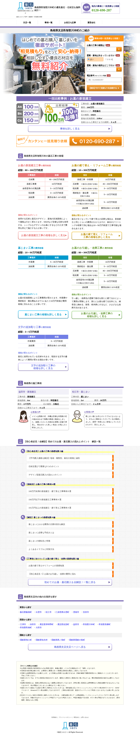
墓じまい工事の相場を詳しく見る (43, 314)
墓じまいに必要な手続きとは (41, 533)
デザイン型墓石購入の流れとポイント (45, 475)
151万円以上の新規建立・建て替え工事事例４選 (50, 508)
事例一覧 (48, 22)
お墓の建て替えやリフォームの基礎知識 (46, 566)
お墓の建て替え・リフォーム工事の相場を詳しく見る (97, 235)
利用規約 (54, 717)
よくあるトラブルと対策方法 (41, 549)
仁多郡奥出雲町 (62, 612)
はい (91, 59)
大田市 (39, 627)
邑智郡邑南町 (26, 627)
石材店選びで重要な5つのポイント (44, 466)
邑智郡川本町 (89, 624)
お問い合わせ (85, 717)
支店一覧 (27, 22)
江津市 (23, 624)
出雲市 (39, 612)
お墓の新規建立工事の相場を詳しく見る (43, 235)
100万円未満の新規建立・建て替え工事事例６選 (50, 491)
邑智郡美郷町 (105, 624)
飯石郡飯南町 (26, 612)
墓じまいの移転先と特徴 (39, 541)
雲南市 (76, 612)
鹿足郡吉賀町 (63, 624)
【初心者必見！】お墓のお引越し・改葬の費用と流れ (52, 574)
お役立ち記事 (70, 22)
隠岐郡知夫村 (42, 640)
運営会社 (91, 22)
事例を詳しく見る (70, 128)
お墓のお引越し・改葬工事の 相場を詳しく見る (97, 315)
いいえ (110, 59)
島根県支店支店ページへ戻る (70, 647)
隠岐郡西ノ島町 (58, 640)
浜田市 (33, 624)
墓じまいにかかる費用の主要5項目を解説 (47, 524)
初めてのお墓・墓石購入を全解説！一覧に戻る (70, 582)
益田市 (76, 624)
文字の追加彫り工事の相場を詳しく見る (43, 367)
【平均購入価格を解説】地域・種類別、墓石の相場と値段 (54, 458)
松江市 (49, 612)
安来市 (86, 612)
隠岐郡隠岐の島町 (77, 640)
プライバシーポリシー (65, 717)
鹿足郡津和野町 (46, 624)
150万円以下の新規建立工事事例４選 (45, 499)
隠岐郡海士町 (26, 640)
